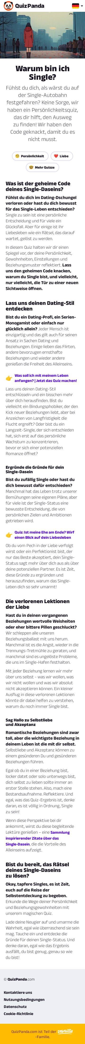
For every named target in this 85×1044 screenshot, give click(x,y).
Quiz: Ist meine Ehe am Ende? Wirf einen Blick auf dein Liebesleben (44, 534)
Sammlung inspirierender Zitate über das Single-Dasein (38, 838)
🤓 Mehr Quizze (42, 167)
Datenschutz (15, 1006)
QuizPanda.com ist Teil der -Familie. (34, 1034)
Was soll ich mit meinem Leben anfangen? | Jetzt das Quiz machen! (46, 378)
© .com (19, 979)
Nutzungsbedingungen (24, 999)
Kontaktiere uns (18, 992)
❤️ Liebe (61, 156)
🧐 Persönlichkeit (29, 156)
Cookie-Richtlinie (18, 1013)
